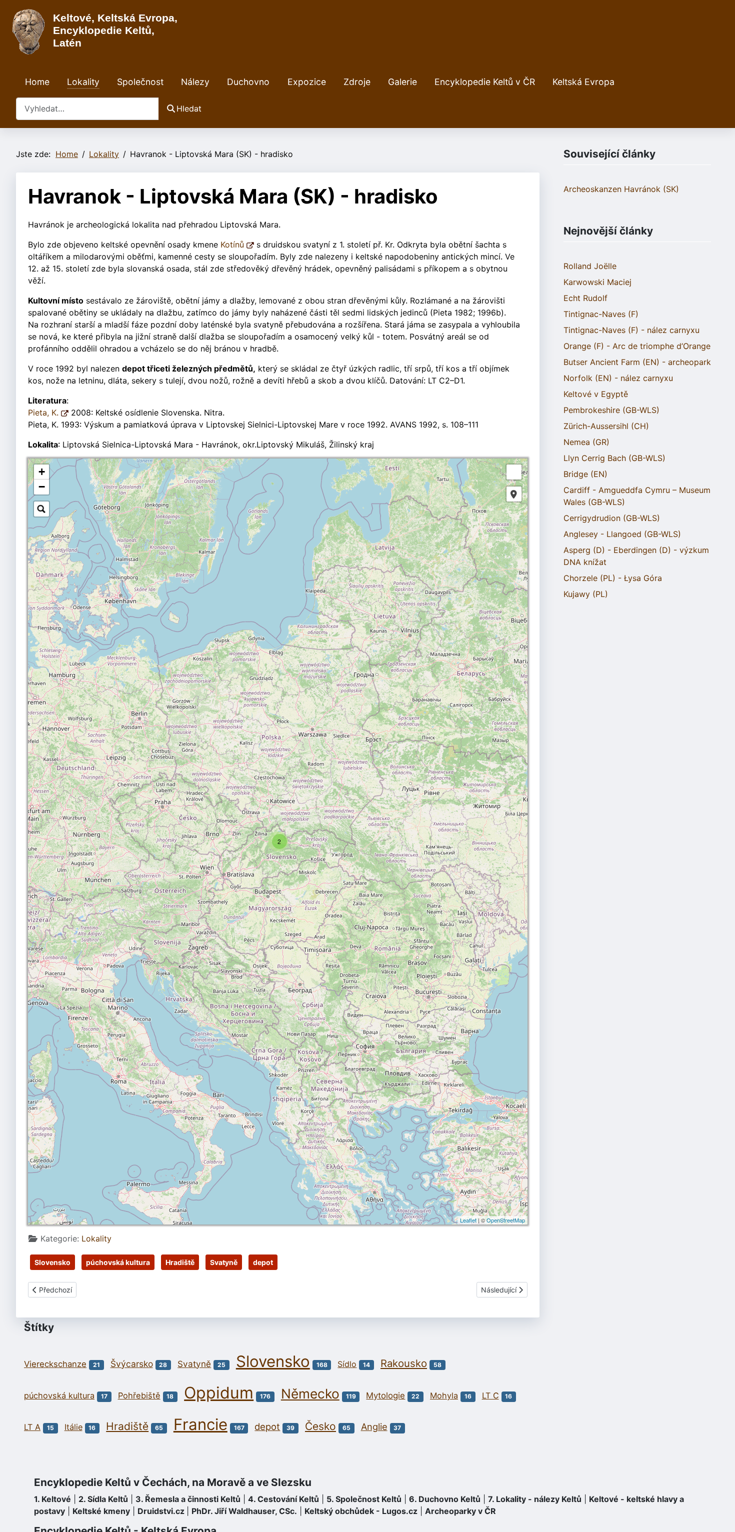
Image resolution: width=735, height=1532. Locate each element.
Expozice (307, 81)
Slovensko (52, 1262)
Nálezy (195, 81)
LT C (490, 1395)
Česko (320, 1426)
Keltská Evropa (583, 81)
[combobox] (87, 109)
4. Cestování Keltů (283, 1499)
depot (263, 1262)
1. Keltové (52, 1499)
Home (37, 81)
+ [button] (41, 472)
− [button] (41, 486)
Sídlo (347, 1364)
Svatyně (224, 1262)
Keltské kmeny (101, 1511)
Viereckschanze (55, 1364)
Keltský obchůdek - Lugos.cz (361, 1511)
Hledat (189, 109)
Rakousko (403, 1363)
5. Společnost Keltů (364, 1499)
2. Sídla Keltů (103, 1499)
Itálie (73, 1427)
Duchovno (248, 81)
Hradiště (180, 1262)
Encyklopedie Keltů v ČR (484, 81)
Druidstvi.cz (161, 1511)
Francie (201, 1424)
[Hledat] (41, 509)
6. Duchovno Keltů (444, 1499)
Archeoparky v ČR (460, 1511)
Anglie (374, 1426)
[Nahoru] (717, 1513)
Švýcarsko (131, 1363)
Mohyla (444, 1395)
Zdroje (357, 81)
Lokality (83, 81)
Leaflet (468, 1220)
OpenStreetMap (505, 1220)
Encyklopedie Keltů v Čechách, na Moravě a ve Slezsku (173, 1482)
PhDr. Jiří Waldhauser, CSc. (244, 1511)
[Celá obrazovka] (514, 472)
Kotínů (233, 245)
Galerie (402, 81)
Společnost (140, 81)
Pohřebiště (139, 1395)
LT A (32, 1427)
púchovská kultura (118, 1262)
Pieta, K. (44, 413)
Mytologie (385, 1395)
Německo (310, 1394)
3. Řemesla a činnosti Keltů (188, 1499)
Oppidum (219, 1392)
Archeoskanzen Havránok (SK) (621, 189)
